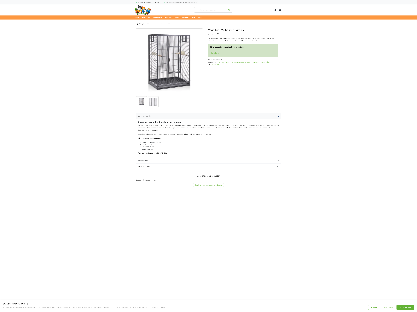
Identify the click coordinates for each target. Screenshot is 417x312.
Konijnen (168, 17)
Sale (193, 17)
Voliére (149, 24)
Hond (137, 17)
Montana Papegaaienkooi (227, 62)
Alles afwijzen (388, 307)
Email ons (215, 53)
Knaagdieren (157, 17)
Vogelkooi (255, 62)
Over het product (145, 116)
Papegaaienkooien (244, 62)
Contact (199, 17)
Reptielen (185, 17)
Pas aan (374, 307)
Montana (215, 64)
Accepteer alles (405, 307)
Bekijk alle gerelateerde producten (208, 185)
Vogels (176, 17)
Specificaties (143, 161)
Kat (143, 17)
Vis (149, 17)
